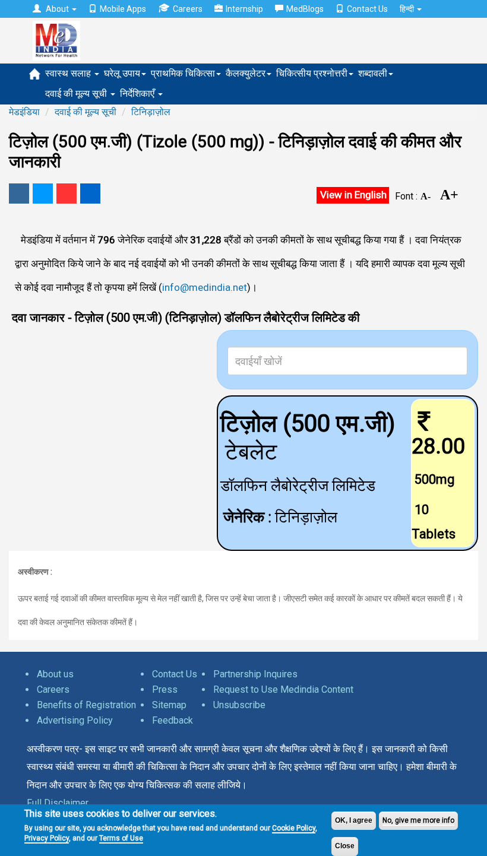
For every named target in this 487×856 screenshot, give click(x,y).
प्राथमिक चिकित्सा (183, 73)
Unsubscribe (239, 705)
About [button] (57, 9)
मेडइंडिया (24, 112)
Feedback (172, 720)
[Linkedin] (90, 193)
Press (165, 689)
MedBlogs (305, 9)
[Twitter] (43, 193)
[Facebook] (19, 193)
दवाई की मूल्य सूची (77, 93)
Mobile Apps (123, 9)
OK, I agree (353, 820)
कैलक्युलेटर (245, 73)
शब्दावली (372, 73)
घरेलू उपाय (122, 73)
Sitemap (169, 705)
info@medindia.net (204, 287)
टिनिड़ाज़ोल (150, 112)
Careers (188, 9)
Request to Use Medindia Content (283, 689)
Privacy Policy (46, 838)
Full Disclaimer (57, 803)
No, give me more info (418, 820)
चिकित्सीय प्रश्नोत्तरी (311, 73)
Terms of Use (121, 838)
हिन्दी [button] (408, 9)
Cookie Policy (293, 828)
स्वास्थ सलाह (69, 73)
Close (345, 846)
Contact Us (367, 9)
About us (55, 674)
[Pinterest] (66, 193)
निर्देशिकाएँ (138, 93)
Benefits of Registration (86, 705)
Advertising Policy (75, 720)
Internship (244, 9)
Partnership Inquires (255, 674)
